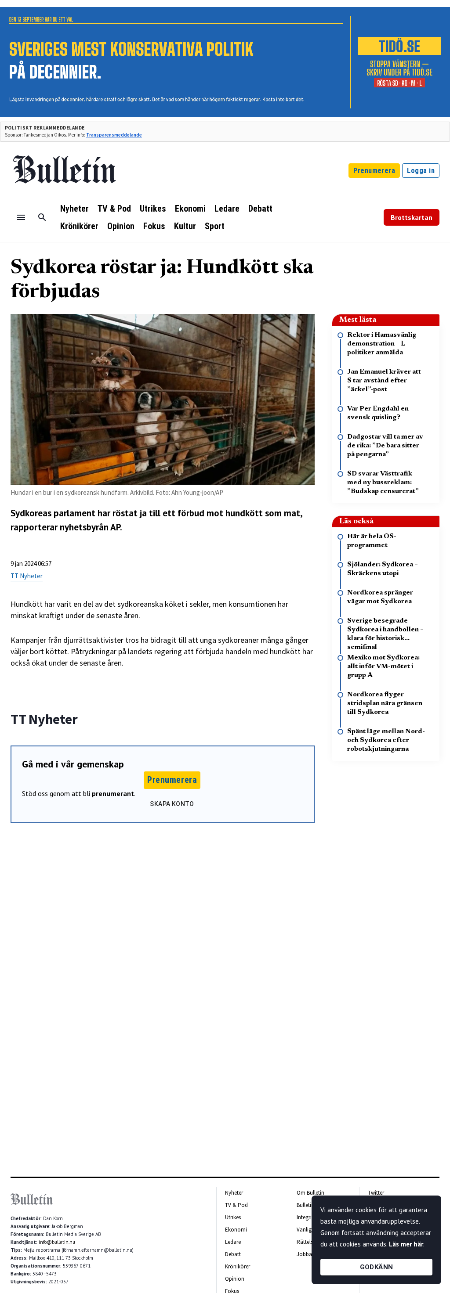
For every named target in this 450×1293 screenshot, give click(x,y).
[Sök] (42, 217)
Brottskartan (411, 217)
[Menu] (21, 217)
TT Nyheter (27, 576)
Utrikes (153, 208)
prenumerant (113, 793)
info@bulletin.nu (57, 1242)
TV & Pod (114, 208)
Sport (215, 226)
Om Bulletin (310, 1192)
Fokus (154, 226)
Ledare (227, 208)
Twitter (376, 1192)
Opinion (120, 226)
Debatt (260, 208)
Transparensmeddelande (114, 135)
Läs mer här (406, 1244)
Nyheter (74, 208)
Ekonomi (190, 208)
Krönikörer (79, 226)
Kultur (185, 226)
